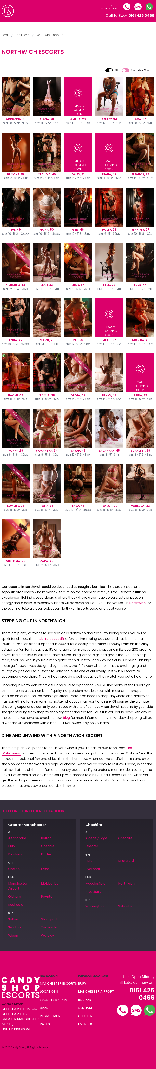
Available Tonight (142, 70)
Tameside (49, 927)
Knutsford (126, 860)
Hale (88, 860)
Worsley (47, 935)
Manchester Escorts (58, 983)
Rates (45, 1024)
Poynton (47, 896)
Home (5, 35)
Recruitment (51, 1016)
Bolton (46, 838)
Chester (91, 846)
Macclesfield (95, 883)
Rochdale (15, 904)
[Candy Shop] (8, 11)
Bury (11, 846)
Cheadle (47, 846)
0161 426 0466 (141, 994)
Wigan (13, 935)
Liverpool (92, 869)
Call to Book (130, 15)
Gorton (14, 869)
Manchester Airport (18, 886)
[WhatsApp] (149, 6)
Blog (44, 1007)
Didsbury (15, 854)
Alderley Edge (96, 838)
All (116, 70)
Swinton (14, 927)
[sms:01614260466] (138, 6)
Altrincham (17, 838)
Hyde (45, 869)
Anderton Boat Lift (49, 638)
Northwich (137, 603)
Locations (22, 35)
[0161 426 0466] (126, 6)
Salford (14, 919)
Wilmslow (125, 906)
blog (66, 717)
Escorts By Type (54, 999)
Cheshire (125, 838)
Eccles (46, 854)
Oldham (14, 896)
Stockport (49, 919)
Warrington (94, 906)
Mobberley (49, 883)
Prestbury (93, 891)
